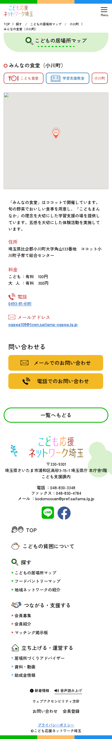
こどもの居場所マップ (35, 572)
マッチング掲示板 (31, 632)
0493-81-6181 (20, 303)
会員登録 (71, 711)
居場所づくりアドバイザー (40, 658)
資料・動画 (25, 667)
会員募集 (23, 615)
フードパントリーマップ (37, 581)
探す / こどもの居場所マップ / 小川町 (47, 24)
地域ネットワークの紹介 (37, 589)
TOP (7, 24)
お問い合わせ (45, 711)
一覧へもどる (56, 415)
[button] (56, 134)
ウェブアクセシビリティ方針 (56, 701)
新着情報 (41, 690)
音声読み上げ (70, 690)
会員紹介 (23, 624)
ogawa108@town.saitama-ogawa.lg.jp (43, 324)
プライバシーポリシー (56, 725)
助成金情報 (25, 675)
